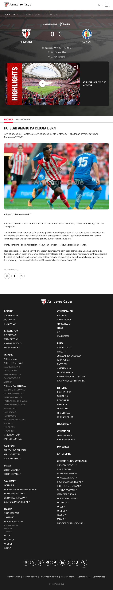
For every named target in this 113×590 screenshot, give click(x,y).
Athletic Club (26, 15)
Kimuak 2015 (9, 431)
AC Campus (9, 539)
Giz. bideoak (10, 335)
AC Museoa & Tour (66, 477)
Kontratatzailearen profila (70, 380)
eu (99, 5)
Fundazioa (63, 423)
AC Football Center (13, 521)
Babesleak (62, 364)
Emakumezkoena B (12, 367)
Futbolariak (63, 400)
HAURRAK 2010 (10, 412)
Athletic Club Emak (13, 363)
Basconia (8, 382)
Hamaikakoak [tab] (23, 119)
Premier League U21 (12, 374)
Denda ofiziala (11, 469)
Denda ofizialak (12, 474)
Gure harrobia (11, 513)
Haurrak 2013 (10, 416)
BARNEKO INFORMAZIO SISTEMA (71, 376)
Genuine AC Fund (12, 434)
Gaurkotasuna (11, 315)
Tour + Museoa (11, 458)
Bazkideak (62, 315)
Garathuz (9, 517)
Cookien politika (30, 576)
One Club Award (65, 435)
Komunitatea (63, 336)
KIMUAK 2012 (9, 423)
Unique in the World (67, 465)
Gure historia (64, 392)
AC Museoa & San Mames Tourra (20, 489)
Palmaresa (62, 396)
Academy (61, 515)
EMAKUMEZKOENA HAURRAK (15, 419)
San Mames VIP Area (13, 493)
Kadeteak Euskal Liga (13, 397)
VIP (58, 332)
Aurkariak (62, 404)
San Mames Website (66, 473)
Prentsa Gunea (13, 576)
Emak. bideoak (11, 339)
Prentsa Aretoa (65, 372)
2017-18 (37, 15)
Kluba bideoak (11, 347)
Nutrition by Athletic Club (70, 523)
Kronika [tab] (8, 119)
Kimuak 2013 (9, 427)
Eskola (7, 547)
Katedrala (9, 485)
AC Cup (7, 535)
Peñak (60, 328)
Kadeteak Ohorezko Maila (15, 401)
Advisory (8, 528)
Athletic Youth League (15, 385)
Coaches (7, 531)
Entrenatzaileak (65, 416)
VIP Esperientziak (12, 454)
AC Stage (8, 543)
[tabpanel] (56, 203)
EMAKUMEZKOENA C (12, 378)
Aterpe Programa (66, 439)
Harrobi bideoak (12, 343)
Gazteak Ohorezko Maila (15, 390)
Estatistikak (62, 408)
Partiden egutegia (12, 438)
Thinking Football (66, 490)
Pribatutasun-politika (49, 576)
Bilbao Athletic (10, 370)
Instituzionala (64, 347)
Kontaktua (63, 446)
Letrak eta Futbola (66, 494)
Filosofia (61, 351)
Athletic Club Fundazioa (69, 486)
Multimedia (9, 319)
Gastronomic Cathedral (16, 501)
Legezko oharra (67, 576)
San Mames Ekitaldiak (14, 497)
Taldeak (15, 15)
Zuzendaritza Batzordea (69, 355)
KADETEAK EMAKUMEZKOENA (15, 404)
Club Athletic (63, 323)
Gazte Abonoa (64, 319)
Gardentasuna (64, 368)
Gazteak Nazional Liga (14, 393)
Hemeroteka (10, 323)
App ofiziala (64, 453)
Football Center (11, 525)
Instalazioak (63, 360)
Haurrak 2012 (10, 408)
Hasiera (7, 15)
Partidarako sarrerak (15, 450)
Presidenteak (63, 412)
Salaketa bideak (99, 576)
